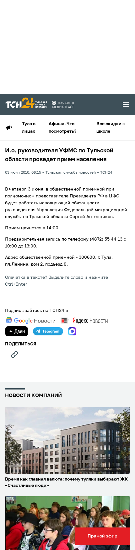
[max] (72, 331)
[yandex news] (84, 320)
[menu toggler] (126, 104)
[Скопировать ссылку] (14, 354)
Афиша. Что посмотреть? (62, 128)
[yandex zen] (16, 331)
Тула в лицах (28, 128)
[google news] (30, 320)
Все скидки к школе (110, 128)
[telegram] (48, 331)
